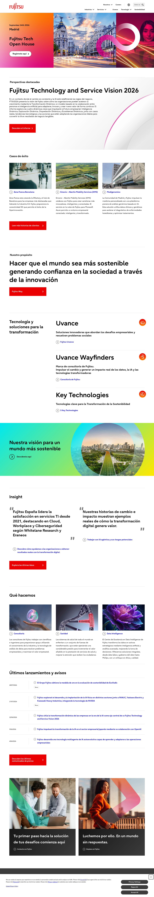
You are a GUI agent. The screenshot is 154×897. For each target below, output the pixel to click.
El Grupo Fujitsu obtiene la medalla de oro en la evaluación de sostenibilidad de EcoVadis (77, 683)
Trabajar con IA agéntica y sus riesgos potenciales (109, 540)
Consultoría (19, 634)
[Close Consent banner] (151, 877)
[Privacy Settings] (53, 882)
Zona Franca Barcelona (24, 192)
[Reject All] (16, 882)
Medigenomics (113, 192)
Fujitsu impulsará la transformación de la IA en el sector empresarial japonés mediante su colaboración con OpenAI (89, 729)
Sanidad (64, 634)
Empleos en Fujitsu (93, 849)
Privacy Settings (134, 882)
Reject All (134, 887)
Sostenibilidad (140, 9)
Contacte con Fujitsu (24, 849)
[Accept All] (83, 879)
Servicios (100, 9)
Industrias (88, 9)
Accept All (134, 892)
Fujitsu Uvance (67, 342)
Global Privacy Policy (12, 886)
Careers (118, 5)
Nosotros (106, 5)
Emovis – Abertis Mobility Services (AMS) (79, 192)
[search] (143, 5)
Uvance (115, 9)
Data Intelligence (115, 634)
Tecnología (125, 9)
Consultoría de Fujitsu (70, 379)
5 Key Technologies (69, 410)
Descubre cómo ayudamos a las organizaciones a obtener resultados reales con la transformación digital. (43, 550)
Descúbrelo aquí (24, 457)
